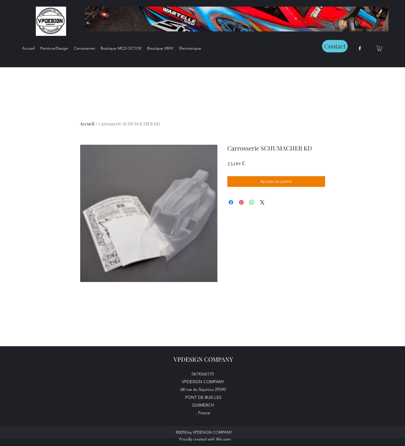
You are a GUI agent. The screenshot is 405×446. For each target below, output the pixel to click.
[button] (379, 48)
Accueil (87, 124)
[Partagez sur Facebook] (231, 202)
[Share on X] (262, 202)
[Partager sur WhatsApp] (252, 202)
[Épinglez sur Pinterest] (241, 202)
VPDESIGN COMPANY (203, 359)
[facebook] (360, 48)
